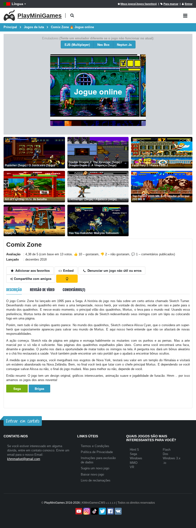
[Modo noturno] (67, 279)
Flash (166, 449)
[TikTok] (94, 511)
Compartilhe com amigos (32, 278)
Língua (17, 4)
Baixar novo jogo (92, 474)
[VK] (118, 511)
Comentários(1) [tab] (74, 289)
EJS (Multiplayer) (77, 44)
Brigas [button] (39, 388)
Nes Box (103, 44)
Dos (165, 454)
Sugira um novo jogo (95, 468)
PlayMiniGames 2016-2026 (62, 502)
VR (132, 467)
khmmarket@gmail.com (23, 459)
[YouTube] (78, 511)
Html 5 (134, 449)
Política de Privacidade (97, 452)
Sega (17, 388)
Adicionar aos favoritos (32, 270)
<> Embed (66, 270)
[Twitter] (102, 511)
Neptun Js (124, 44)
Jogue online (98, 91)
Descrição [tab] (14, 289)
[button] (72, 15)
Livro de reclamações (95, 480)
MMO (133, 463)
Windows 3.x (171, 458)
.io (164, 463)
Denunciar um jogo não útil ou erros (114, 270)
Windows (136, 458)
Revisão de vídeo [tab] (42, 289)
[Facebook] (110, 511)
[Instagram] (86, 511)
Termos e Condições (95, 446)
